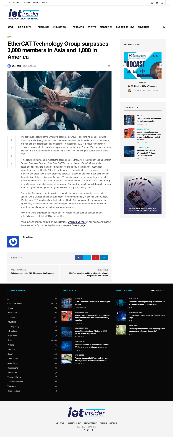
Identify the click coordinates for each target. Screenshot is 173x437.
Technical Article (14, 377)
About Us (60, 423)
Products (43, 26)
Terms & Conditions (108, 423)
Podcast (142, 83)
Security (140, 115)
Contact (44, 2)
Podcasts (78, 26)
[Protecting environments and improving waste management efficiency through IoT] (121, 330)
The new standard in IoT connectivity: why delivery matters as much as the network (91, 359)
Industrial (11, 317)
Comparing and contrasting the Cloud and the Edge (147, 316)
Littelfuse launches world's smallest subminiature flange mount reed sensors (88, 274)
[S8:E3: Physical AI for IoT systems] (143, 65)
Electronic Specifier (77, 221)
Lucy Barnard (138, 90)
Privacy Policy (90, 423)
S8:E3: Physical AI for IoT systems (142, 86)
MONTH (159, 291)
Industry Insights (14, 326)
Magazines (106, 26)
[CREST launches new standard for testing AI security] (129, 120)
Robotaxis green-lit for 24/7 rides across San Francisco (32, 273)
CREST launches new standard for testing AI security (149, 119)
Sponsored (12, 372)
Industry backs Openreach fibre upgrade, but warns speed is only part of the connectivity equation (149, 136)
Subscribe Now (13, 2)
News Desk (16, 66)
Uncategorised (13, 391)
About (35, 2)
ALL (164, 291)
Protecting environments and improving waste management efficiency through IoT (147, 329)
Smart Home (12, 363)
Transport (11, 386)
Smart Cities (12, 359)
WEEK (153, 291)
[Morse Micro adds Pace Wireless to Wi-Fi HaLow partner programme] (129, 151)
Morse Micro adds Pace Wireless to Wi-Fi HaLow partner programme (146, 152)
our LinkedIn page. (77, 225)
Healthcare (12, 312)
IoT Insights (24, 26)
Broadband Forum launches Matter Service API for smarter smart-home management (92, 345)
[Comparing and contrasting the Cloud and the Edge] (121, 316)
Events (92, 26)
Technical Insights (15, 382)
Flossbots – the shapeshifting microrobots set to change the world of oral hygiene (147, 302)
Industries (59, 26)
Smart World (12, 368)
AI (8, 299)
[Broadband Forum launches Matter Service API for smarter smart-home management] (66, 346)
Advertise (26, 2)
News (10, 26)
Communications (143, 129)
